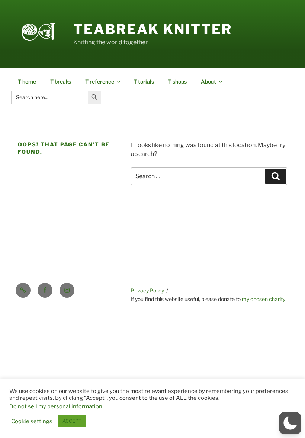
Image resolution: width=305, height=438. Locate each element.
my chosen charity (263, 299)
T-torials (144, 81)
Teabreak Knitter (152, 29)
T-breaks (60, 81)
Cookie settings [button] (31, 421)
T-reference (99, 81)
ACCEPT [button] (71, 421)
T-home (27, 81)
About (208, 81)
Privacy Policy (147, 290)
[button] (290, 423)
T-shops (177, 81)
